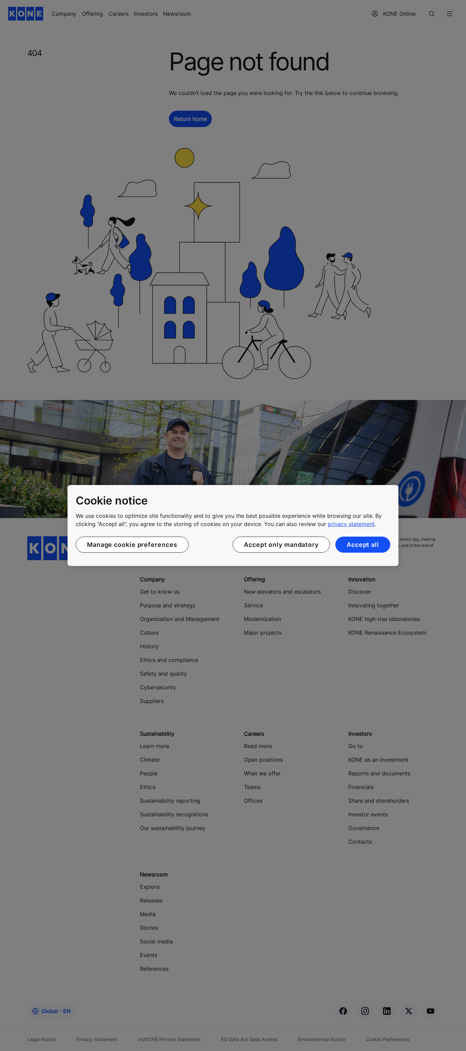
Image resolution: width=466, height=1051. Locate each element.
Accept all (363, 544)
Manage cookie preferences (132, 544)
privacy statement (351, 524)
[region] (233, 525)
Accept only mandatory (281, 544)
